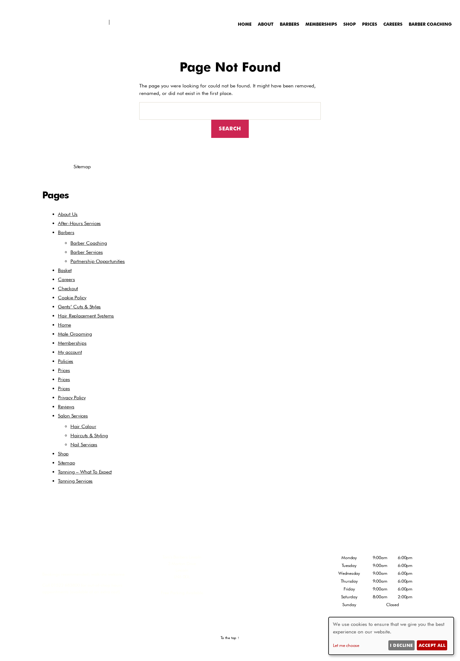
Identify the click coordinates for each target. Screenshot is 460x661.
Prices (369, 24)
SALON (93, 7)
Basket (65, 270)
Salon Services (73, 416)
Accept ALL (432, 645)
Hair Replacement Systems (163, 7)
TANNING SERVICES (275, 595)
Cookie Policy (72, 298)
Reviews (66, 407)
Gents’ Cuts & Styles (79, 307)
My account (70, 352)
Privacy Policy (72, 398)
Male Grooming (75, 334)
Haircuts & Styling (89, 435)
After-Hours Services (79, 223)
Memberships (321, 24)
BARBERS (70, 7)
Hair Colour (83, 426)
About (265, 24)
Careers (392, 24)
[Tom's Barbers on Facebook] (13, 6)
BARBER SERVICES (272, 561)
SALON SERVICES (272, 578)
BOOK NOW (42, 7)
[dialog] (391, 636)
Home (245, 24)
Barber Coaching (430, 24)
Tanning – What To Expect (85, 472)
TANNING (117, 7)
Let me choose (346, 645)
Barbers (289, 24)
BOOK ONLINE (76, 561)
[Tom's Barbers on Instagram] (22, 6)
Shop (204, 7)
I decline (401, 645)
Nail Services (83, 445)
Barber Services (86, 252)
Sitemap (66, 463)
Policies (65, 361)
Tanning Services (75, 481)
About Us (68, 214)
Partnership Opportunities (97, 261)
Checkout (68, 288)
